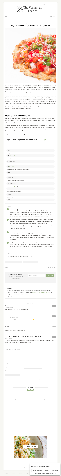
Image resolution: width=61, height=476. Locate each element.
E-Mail (6, 367)
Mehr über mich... (27, 294)
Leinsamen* (12, 155)
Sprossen (30, 261)
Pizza (14, 261)
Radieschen (19, 261)
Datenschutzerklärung (46, 473)
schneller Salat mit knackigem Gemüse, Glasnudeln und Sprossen (23, 336)
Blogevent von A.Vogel (31, 96)
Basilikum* (20, 186)
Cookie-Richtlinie (38, 473)
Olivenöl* (11, 166)
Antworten (54, 305)
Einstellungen (54, 470)
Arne (7, 267)
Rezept (25, 261)
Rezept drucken (49, 139)
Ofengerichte (30, 23)
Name (6, 363)
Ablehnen (47, 470)
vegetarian (12, 316)
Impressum (53, 473)
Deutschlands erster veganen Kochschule (41, 292)
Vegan (36, 23)
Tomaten (35, 261)
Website (6, 370)
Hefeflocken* (12, 164)
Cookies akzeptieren (37, 470)
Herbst (24, 23)
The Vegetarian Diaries (15, 473)
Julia (6, 305)
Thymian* (9, 186)
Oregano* (15, 186)
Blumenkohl (8, 261)
